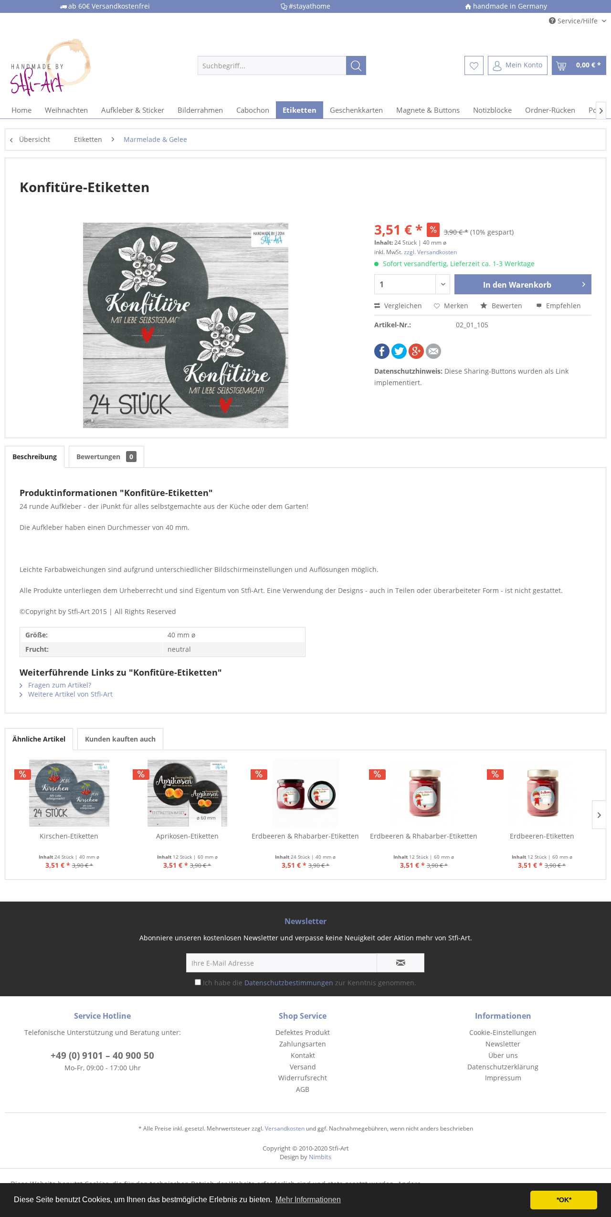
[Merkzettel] (474, 65)
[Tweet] (399, 356)
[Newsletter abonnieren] (400, 962)
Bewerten (507, 305)
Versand (303, 1066)
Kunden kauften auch (120, 738)
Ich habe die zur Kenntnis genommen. (309, 982)
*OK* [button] (564, 1200)
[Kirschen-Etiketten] (69, 793)
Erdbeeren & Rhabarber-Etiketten (305, 835)
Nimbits (320, 1156)
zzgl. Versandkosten (430, 252)
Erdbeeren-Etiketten (542, 835)
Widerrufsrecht (302, 1077)
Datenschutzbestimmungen (288, 982)
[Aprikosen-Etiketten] (187, 793)
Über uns (503, 1055)
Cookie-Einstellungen (503, 1032)
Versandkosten (285, 1128)
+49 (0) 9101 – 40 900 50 (102, 1055)
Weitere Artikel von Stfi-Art (69, 694)
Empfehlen (562, 305)
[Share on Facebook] (382, 356)
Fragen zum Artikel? (58, 684)
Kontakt (303, 1055)
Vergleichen (402, 305)
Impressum (503, 1077)
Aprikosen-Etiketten (187, 835)
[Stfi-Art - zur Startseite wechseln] (82, 65)
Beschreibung (34, 456)
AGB (302, 1089)
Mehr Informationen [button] (308, 1199)
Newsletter (502, 1043)
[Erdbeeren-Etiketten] (541, 793)
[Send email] (433, 356)
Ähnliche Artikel (38, 738)
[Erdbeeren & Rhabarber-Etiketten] (305, 793)
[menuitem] (282, 65)
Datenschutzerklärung (502, 1066)
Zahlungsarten (302, 1043)
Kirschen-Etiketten (69, 835)
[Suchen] (356, 65)
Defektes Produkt (302, 1032)
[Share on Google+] (416, 356)
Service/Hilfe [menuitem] (578, 20)
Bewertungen (104, 456)
